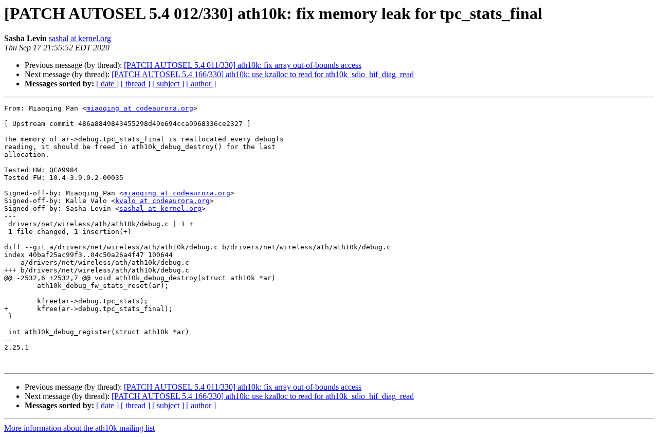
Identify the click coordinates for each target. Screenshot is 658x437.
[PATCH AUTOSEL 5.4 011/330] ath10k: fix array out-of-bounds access (242, 65)
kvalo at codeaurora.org (162, 201)
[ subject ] (168, 83)
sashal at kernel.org (80, 38)
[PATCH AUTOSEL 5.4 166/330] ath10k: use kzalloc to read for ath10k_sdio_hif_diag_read (263, 74)
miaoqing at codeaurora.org (139, 108)
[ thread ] (135, 83)
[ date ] (107, 83)
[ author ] (201, 83)
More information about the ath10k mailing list (79, 428)
